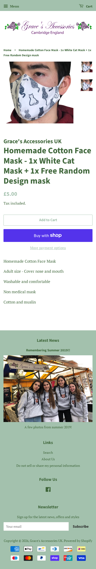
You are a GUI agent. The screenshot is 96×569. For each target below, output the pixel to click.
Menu (14, 6)
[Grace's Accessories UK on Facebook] (48, 490)
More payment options (48, 247)
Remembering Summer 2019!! (48, 350)
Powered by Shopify (78, 540)
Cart (89, 6)
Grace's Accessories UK (46, 540)
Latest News (48, 340)
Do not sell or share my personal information (48, 465)
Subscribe (81, 526)
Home (7, 50)
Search (48, 452)
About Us (48, 459)
